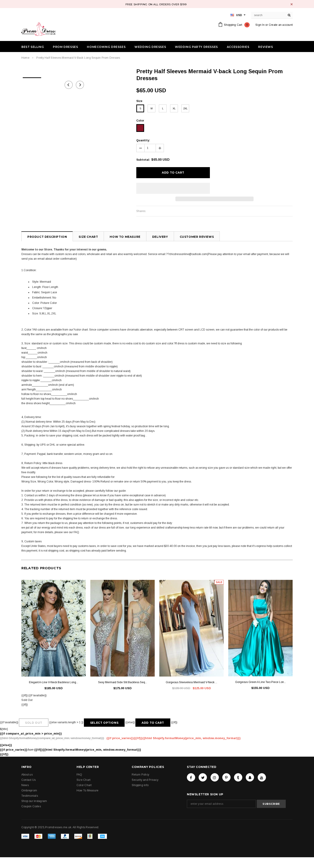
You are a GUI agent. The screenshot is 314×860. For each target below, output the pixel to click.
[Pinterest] (226, 777)
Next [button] (80, 85)
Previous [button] (69, 85)
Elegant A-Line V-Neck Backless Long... (53, 682)
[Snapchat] (250, 777)
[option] (32, 76)
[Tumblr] (238, 777)
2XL (185, 108)
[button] (173, 188)
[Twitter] (203, 777)
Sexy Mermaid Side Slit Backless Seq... (122, 682)
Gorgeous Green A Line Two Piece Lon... (260, 682)
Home (25, 57)
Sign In (260, 24)
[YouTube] (262, 777)
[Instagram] (215, 777)
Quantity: (143, 140)
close (292, 4)
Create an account (281, 24)
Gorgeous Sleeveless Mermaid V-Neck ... (191, 682)
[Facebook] (191, 777)
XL (174, 108)
